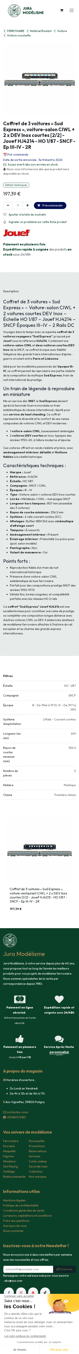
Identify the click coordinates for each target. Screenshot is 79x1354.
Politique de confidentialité (20, 1205)
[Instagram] (21, 1292)
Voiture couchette (19, 35)
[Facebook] (9, 1292)
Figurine (8, 1156)
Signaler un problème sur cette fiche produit (37, 222)
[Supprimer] (8, 205)
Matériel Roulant (41, 31)
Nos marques (37, 1176)
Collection (36, 1171)
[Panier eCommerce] (61, 10)
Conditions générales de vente (23, 1210)
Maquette (9, 1151)
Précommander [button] (52, 205)
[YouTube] (33, 1292)
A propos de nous (15, 1226)
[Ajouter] (27, 205)
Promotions (37, 1146)
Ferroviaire (10, 1141)
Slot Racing (10, 1166)
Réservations (38, 1151)
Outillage (9, 1171)
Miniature (9, 1161)
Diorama (9, 1146)
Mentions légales (14, 1200)
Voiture (62, 31)
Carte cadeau (38, 1161)
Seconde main (38, 1166)
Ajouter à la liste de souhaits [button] (27, 214)
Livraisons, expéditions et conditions (27, 1215)
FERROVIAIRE (15, 31)
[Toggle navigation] (71, 10)
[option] (39, 866)
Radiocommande (14, 1176)
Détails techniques (16, 185)
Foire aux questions (16, 1221)
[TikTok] (45, 1292)
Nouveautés (37, 1141)
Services (34, 1156)
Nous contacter (13, 1231)
